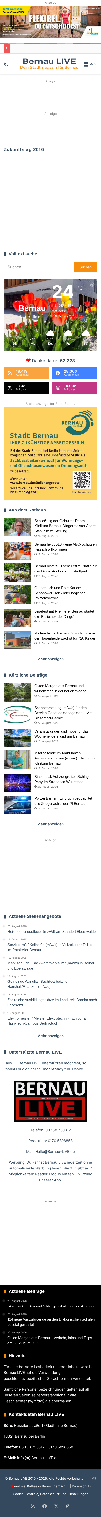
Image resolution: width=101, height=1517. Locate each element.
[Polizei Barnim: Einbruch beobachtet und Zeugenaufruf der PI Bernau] (17, 805)
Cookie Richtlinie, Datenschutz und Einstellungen (50, 1494)
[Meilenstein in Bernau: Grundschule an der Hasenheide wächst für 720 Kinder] (17, 640)
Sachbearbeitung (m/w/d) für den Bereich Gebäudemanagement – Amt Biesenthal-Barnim (64, 713)
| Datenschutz (80, 1486)
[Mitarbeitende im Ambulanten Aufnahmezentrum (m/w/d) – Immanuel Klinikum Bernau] (17, 759)
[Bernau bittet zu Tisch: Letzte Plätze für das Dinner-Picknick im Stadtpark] (17, 572)
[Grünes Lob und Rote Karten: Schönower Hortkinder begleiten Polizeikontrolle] (17, 594)
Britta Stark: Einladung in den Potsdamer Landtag (48, 218)
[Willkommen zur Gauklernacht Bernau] (50, 129)
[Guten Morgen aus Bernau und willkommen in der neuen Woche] (17, 692)
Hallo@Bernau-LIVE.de (55, 1151)
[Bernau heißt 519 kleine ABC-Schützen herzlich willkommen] (17, 551)
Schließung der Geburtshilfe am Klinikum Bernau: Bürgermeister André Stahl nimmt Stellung (65, 526)
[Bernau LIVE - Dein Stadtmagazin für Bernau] (49, 63)
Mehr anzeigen (50, 659)
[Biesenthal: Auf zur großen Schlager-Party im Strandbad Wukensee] (17, 783)
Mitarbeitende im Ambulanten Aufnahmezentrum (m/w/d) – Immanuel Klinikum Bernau (65, 758)
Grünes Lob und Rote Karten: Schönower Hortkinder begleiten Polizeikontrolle (59, 593)
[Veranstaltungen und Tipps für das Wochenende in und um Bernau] (17, 738)
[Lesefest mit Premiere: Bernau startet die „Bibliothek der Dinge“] (17, 618)
